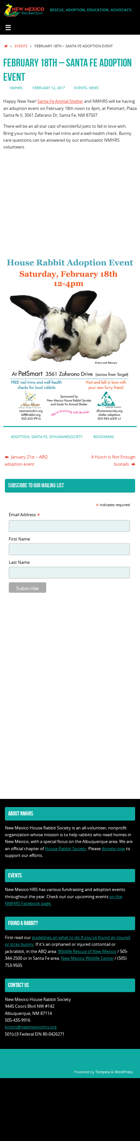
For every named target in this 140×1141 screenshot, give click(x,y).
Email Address (24, 515)
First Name (19, 539)
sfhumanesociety (65, 436)
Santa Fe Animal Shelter (60, 101)
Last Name (19, 562)
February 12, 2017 (49, 87)
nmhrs (16, 87)
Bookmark (103, 436)
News (94, 87)
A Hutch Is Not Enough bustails (113, 460)
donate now (113, 848)
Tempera (102, 1071)
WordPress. (124, 1071)
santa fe (39, 436)
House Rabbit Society (65, 848)
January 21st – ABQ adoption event (26, 460)
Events (21, 45)
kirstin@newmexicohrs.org (31, 1027)
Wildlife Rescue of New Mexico (87, 951)
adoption (20, 436)
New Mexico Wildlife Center (87, 958)
